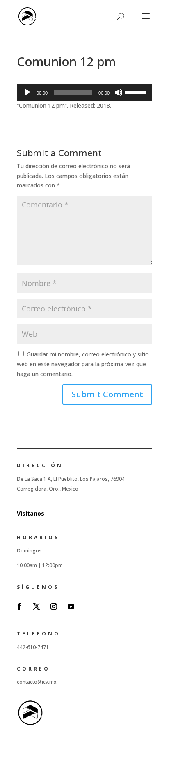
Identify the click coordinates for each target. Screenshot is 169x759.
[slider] (136, 91)
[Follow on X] (36, 606)
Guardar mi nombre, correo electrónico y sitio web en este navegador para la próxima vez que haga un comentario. (83, 364)
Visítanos (30, 513)
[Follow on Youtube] (71, 606)
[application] (84, 92)
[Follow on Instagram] (53, 606)
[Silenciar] (118, 92)
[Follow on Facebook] (19, 606)
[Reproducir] (27, 92)
